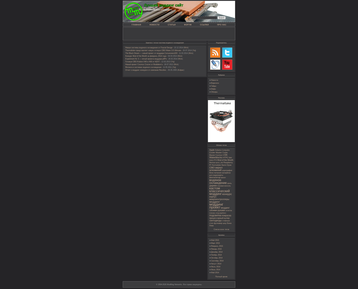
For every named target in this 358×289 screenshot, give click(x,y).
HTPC (225, 157)
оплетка (229, 210)
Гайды (213, 86)
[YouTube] (227, 65)
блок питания (215, 173)
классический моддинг (219, 192)
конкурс (227, 194)
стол (211, 223)
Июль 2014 (215, 267)
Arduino (218, 150)
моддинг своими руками (219, 209)
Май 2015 (215, 240)
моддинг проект (216, 205)
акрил (218, 167)
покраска (226, 215)
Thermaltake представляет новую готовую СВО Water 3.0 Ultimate (153, 50)
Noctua (212, 162)
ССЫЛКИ (204, 25)
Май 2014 (215, 272)
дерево (213, 185)
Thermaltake (216, 165)
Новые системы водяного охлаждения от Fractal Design (148, 48)
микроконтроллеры (219, 199)
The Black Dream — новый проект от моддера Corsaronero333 (151, 53)
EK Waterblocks (218, 156)
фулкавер (218, 223)
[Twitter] (227, 53)
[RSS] (215, 53)
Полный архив (221, 277)
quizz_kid (219, 163)
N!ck (186, 48)
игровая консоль (224, 186)
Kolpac (181, 70)
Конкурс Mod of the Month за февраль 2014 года (145, 56)
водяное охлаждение (218, 181)
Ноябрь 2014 (216, 255)
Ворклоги (215, 83)
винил (223, 178)
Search (221, 18)
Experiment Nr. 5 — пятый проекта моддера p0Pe (146, 59)
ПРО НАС (221, 25)
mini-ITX (213, 160)
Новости (214, 80)
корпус (213, 196)
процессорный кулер (219, 218)
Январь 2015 (216, 249)
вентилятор (214, 177)
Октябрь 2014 (216, 258)
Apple (212, 150)
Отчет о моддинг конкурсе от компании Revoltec (145, 70)
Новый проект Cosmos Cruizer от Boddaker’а (143, 64)
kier (230, 157)
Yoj (194, 50)
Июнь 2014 (215, 270)
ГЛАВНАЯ (136, 25)
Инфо (213, 89)
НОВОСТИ (154, 25)
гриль (229, 183)
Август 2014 (216, 264)
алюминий (215, 170)
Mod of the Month (225, 160)
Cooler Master (215, 153)
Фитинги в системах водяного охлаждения (143, 67)
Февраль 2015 (217, 246)
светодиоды (215, 220)
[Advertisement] (179, 33)
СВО (212, 167)
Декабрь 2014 (216, 252)
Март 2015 (215, 243)
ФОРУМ (188, 25)
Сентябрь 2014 (217, 261)
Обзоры (214, 92)
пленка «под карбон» (217, 213)
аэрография (227, 170)
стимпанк (226, 221)
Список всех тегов (221, 229)
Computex (226, 150)
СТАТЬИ (172, 25)
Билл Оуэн (226, 165)
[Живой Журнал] (215, 65)
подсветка (215, 215)
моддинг (214, 201)
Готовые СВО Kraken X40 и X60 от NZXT (142, 62)
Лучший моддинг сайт (163, 5)
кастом (214, 188)
